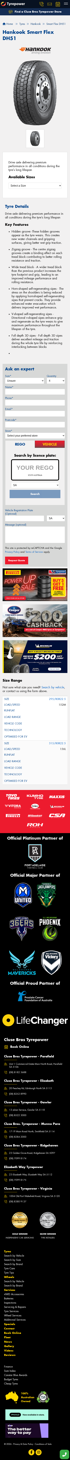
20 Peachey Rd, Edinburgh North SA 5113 (30, 1088)
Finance (8, 1366)
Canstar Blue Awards (15, 1375)
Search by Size (12, 1260)
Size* (8, 376)
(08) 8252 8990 (17, 1093)
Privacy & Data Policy (23, 1444)
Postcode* (10, 420)
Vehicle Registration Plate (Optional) (19, 512)
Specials (9, 1324)
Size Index (10, 1371)
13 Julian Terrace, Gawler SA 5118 (27, 1109)
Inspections (10, 1302)
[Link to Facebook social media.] (31, 1452)
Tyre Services (11, 1311)
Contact (9, 1328)
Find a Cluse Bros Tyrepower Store (38, 11)
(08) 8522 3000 (17, 1115)
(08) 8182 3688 (17, 1072)
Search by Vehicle (14, 1255)
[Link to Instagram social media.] (39, 1452)
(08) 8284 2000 (17, 1136)
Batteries (8, 1298)
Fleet (7, 1337)
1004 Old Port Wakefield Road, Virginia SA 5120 (34, 1196)
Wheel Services (12, 1315)
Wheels (9, 1277)
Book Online (12, 1333)
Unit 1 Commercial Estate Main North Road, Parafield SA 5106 (35, 1065)
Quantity (51, 376)
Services (9, 1290)
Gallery (9, 1346)
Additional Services (15, 1319)
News (8, 1342)
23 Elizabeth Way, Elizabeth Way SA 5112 (30, 1174)
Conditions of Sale (43, 1444)
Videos (8, 1350)
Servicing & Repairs (15, 1307)
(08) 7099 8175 (17, 1179)
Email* (9, 409)
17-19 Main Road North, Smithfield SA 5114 (32, 1131)
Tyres (7, 1251)
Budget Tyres (11, 1379)
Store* (8, 431)
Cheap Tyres (11, 1383)
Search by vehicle (53, 687)
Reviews (9, 1355)
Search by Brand (13, 1264)
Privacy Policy (12, 552)
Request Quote (16, 560)
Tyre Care (9, 1268)
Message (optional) (15, 524)
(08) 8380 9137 (17, 1201)
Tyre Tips (9, 1272)
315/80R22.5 (57, 743)
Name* (9, 387)
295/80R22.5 (57, 699)
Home (9, 24)
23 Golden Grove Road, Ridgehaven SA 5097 (32, 1153)
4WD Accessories (14, 1294)
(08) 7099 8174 (17, 1158)
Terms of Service (34, 552)
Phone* (9, 398)
